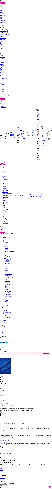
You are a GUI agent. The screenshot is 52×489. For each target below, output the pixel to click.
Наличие (3, 399)
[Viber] (4, 342)
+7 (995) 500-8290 (5, 73)
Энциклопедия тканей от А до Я (4, 442)
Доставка (3, 402)
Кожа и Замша (6, 248)
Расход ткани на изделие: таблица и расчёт (5, 453)
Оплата (2, 401)
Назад (4, 239)
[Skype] (6, 342)
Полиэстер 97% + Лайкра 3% (3, 383)
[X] (3, 342)
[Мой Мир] (2, 342)
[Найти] (0, 5)
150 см (1, 385)
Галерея (1, 471)
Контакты (1, 472)
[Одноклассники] (1, 342)
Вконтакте (3, 84)
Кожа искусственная (2, 350)
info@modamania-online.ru (4, 82)
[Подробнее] (0, 445)
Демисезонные (6, 242)
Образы (1, 469)
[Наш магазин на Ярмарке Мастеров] (2, 476)
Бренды (1, 467)
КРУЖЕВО (7, 299)
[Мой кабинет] (0, 234)
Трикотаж (6, 286)
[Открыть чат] (50, 487)
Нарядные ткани (7, 253)
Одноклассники (4, 475)
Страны (1, 468)
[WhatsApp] (5, 342)
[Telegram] (7, 342)
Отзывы (3, 400)
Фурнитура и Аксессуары (8, 294)
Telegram (3, 339)
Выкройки (4, 309)
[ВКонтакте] (0, 342)
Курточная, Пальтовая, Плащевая (9, 259)
